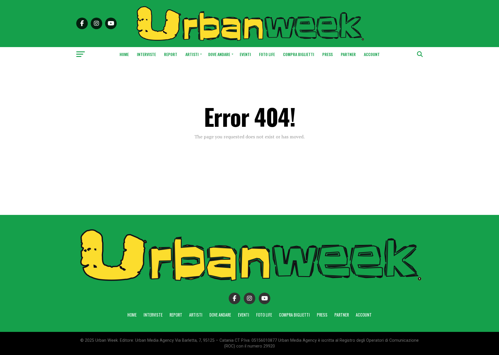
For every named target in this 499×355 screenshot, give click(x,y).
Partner (348, 54)
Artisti (192, 54)
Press (327, 54)
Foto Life (267, 54)
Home (124, 54)
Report (170, 54)
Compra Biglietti (298, 54)
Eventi (245, 54)
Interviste (146, 54)
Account (372, 54)
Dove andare (219, 54)
